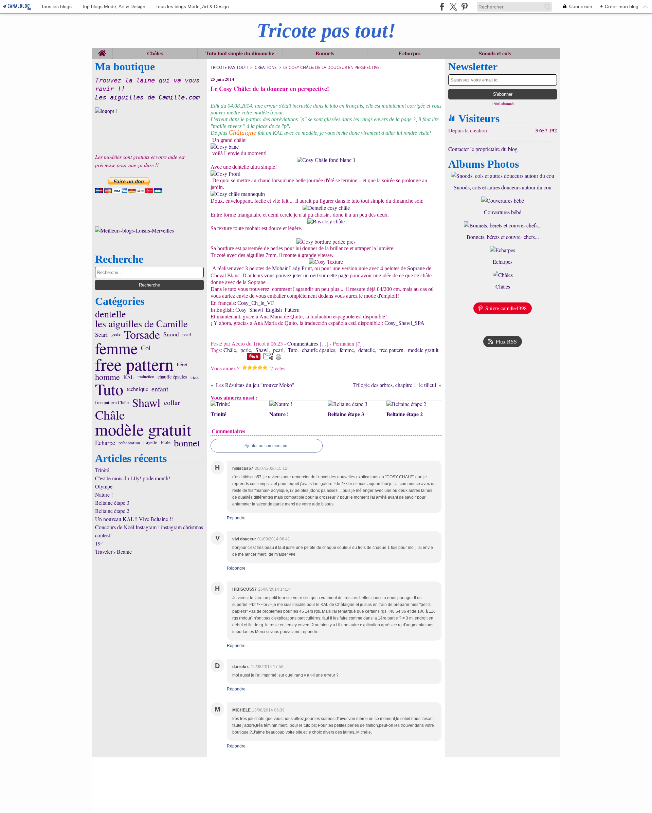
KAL (128, 377)
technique (137, 389)
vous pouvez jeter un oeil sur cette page (307, 275)
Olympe (103, 486)
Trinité (102, 470)
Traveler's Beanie (113, 551)
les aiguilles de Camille (141, 323)
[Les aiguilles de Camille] (149, 111)
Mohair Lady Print (292, 268)
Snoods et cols (495, 53)
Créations (266, 67)
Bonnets (324, 53)
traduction (146, 377)
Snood (171, 334)
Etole (165, 442)
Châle (110, 415)
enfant (159, 389)
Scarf (101, 334)
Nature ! (104, 494)
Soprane (416, 268)
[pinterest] (464, 7)
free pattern (134, 364)
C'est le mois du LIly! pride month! (132, 478)
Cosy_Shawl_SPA (404, 323)
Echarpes (409, 53)
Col (146, 348)
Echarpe (105, 443)
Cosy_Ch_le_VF (255, 303)
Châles (155, 53)
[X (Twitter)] (453, 7)
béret (182, 364)
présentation (129, 443)
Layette (150, 442)
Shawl (146, 402)
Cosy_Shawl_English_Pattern (267, 310)
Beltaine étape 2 (112, 510)
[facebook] (442, 7)
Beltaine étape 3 (112, 502)
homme (107, 377)
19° (99, 543)
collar (172, 402)
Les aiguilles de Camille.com (147, 97)
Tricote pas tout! (229, 67)
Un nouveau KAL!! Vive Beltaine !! (134, 518)
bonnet (187, 443)
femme (116, 348)
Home (102, 51)
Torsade (142, 334)
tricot (195, 377)
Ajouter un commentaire (266, 445)
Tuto (109, 389)
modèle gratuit (143, 429)
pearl (186, 334)
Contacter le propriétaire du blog (483, 148)
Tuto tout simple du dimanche (239, 53)
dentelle (110, 313)
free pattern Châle (112, 402)
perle (116, 334)
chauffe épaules (172, 377)
